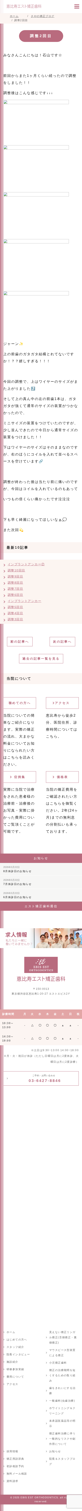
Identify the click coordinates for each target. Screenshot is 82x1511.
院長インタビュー (18, 1354)
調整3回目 (15, 619)
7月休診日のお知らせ (17, 882)
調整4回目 (15, 613)
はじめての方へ (17, 1339)
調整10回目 (16, 570)
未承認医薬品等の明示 (62, 1423)
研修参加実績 (15, 1369)
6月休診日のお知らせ (17, 895)
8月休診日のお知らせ (17, 869)
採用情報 (12, 1451)
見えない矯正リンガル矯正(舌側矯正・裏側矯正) (63, 1337)
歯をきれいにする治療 (62, 1391)
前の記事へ (19, 641)
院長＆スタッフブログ (62, 1461)
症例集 (19, 777)
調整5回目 (15, 607)
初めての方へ (20, 703)
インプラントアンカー (24, 601)
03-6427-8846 (45, 1078)
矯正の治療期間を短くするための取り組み (62, 1375)
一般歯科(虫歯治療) (62, 1400)
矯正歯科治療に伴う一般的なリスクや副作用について (62, 1438)
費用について (15, 1376)
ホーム (11, 1332)
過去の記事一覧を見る (41, 658)
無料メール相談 (17, 1473)
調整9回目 (15, 576)
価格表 (62, 777)
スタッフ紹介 (15, 1347)
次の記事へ (62, 641)
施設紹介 (12, 1361)
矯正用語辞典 (15, 1458)
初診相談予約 (15, 1466)
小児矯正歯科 (58, 1362)
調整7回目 (15, 588)
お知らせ (55, 1451)
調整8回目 (15, 582)
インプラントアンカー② (26, 564)
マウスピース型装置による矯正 (62, 1353)
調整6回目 (15, 595)
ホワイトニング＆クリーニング (62, 1411)
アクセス (62, 703)
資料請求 (12, 1481)
